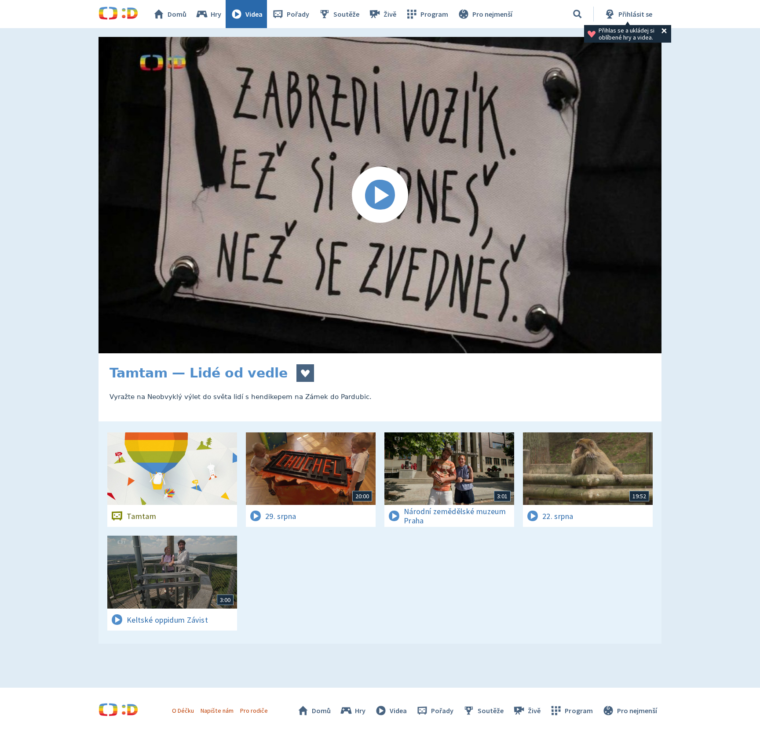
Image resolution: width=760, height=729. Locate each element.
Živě (390, 14)
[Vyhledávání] (577, 14)
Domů (177, 14)
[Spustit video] (380, 195)
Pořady (298, 14)
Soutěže (346, 14)
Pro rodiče (254, 710)
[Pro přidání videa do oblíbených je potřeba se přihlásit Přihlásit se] (305, 373)
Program (434, 14)
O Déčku (183, 710)
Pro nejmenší (492, 14)
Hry (216, 14)
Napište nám (217, 710)
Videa (254, 14)
